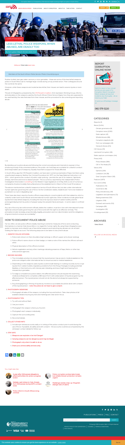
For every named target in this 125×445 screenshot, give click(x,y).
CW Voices (98, 149)
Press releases (101, 162)
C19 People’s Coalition (43, 93)
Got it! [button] (118, 442)
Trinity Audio (24, 65)
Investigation (100, 209)
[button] (82, 129)
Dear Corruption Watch (104, 176)
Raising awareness (102, 197)
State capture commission (103, 155)
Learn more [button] (62, 442)
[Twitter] (97, 1)
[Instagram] (103, 1)
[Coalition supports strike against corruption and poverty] (123, 222)
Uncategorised (99, 212)
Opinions (99, 171)
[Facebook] (95, 1)
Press (96, 158)
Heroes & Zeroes (101, 146)
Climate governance (103, 128)
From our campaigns (103, 143)
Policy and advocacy (103, 192)
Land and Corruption (101, 152)
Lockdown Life (101, 174)
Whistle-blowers (101, 137)
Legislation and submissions (105, 195)
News (96, 125)
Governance (100, 189)
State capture (100, 134)
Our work (97, 183)
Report (102, 7)
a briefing (28, 182)
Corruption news (101, 131)
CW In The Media (102, 165)
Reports (97, 122)
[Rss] (109, 1)
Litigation (99, 200)
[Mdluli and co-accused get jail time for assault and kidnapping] (1, 222)
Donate (113, 7)
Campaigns (100, 206)
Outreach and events (103, 203)
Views (96, 168)
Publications (100, 186)
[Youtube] (100, 1)
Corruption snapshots (103, 140)
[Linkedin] (106, 1)
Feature (97, 179)
